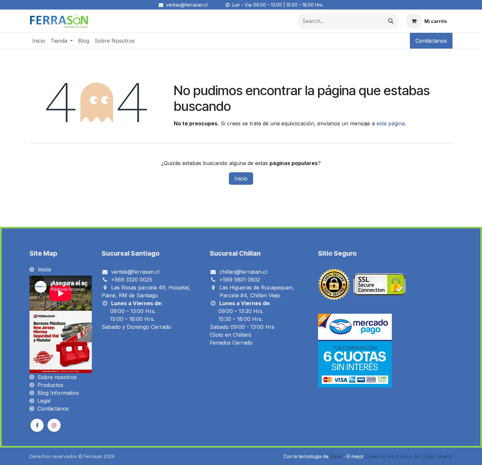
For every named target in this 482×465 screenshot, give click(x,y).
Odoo (336, 456)
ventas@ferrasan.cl (135, 271)
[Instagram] (54, 425)
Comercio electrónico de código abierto (408, 456)
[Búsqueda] (391, 21)
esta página (390, 123)
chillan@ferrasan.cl (243, 271)
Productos (50, 385)
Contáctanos (431, 40)
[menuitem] (39, 40)
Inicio (241, 178)
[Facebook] (37, 425)
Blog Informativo (58, 393)
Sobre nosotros (57, 377)
